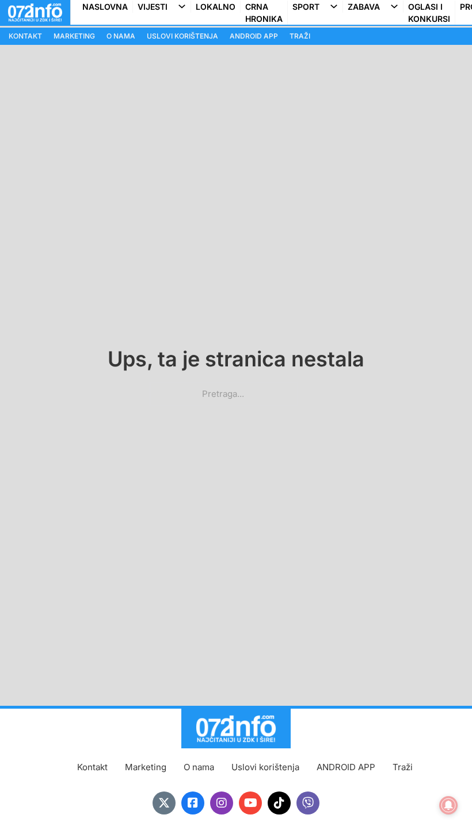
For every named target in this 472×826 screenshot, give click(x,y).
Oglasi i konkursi (429, 13)
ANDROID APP (254, 36)
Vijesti (153, 7)
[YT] (250, 802)
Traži (300, 36)
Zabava (364, 7)
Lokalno (215, 7)
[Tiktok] (279, 802)
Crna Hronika (264, 13)
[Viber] (307, 802)
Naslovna (105, 7)
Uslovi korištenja (182, 36)
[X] (164, 802)
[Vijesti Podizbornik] (184, 6)
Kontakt (25, 36)
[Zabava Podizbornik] (396, 6)
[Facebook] (192, 802)
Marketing (74, 36)
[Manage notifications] (448, 805)
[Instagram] (221, 802)
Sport (305, 7)
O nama (120, 36)
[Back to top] (440, 794)
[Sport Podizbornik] (336, 6)
